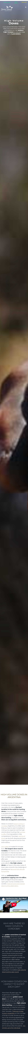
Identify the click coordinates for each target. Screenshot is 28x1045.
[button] (26, 7)
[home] (6, 8)
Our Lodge (4, 846)
